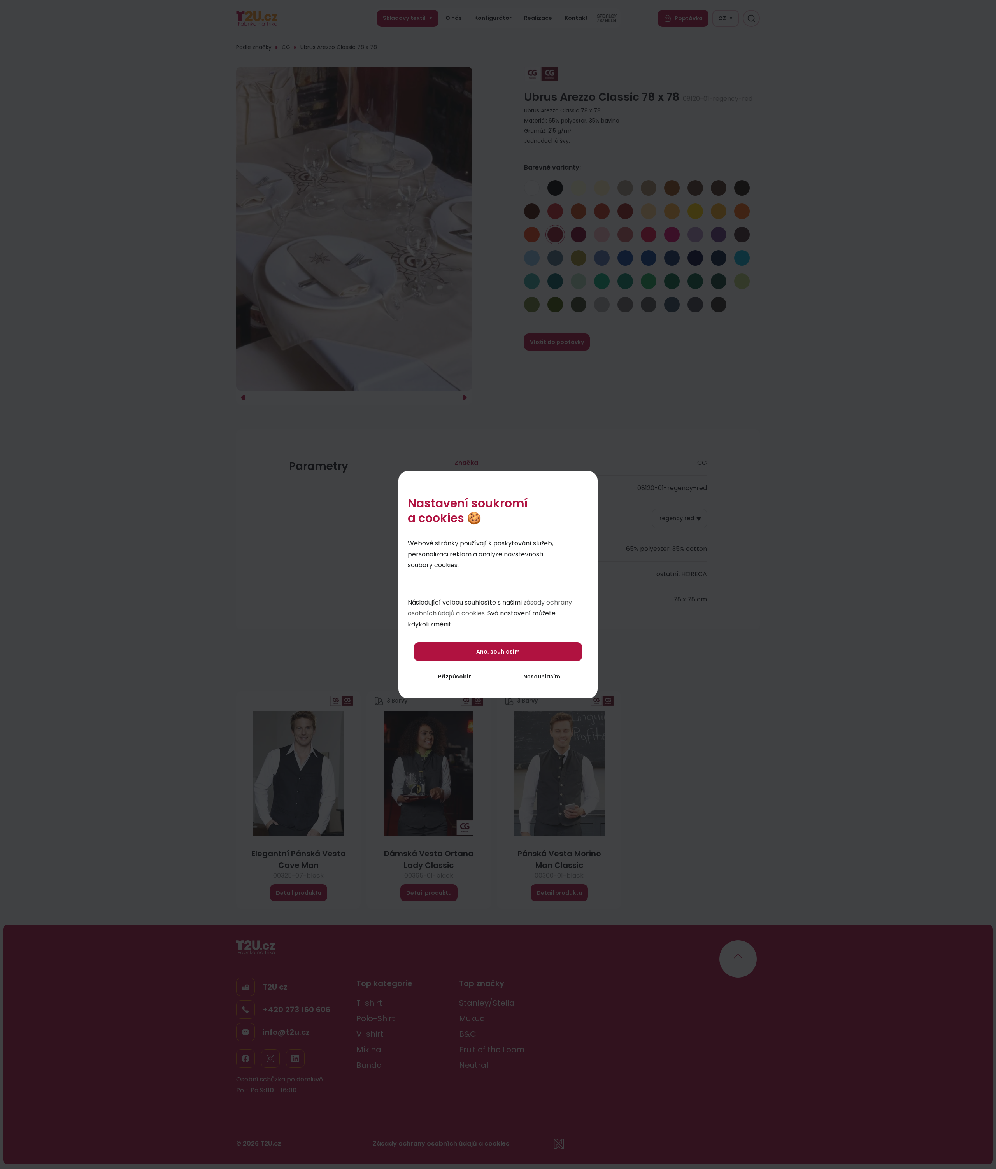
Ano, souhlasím (498, 651)
